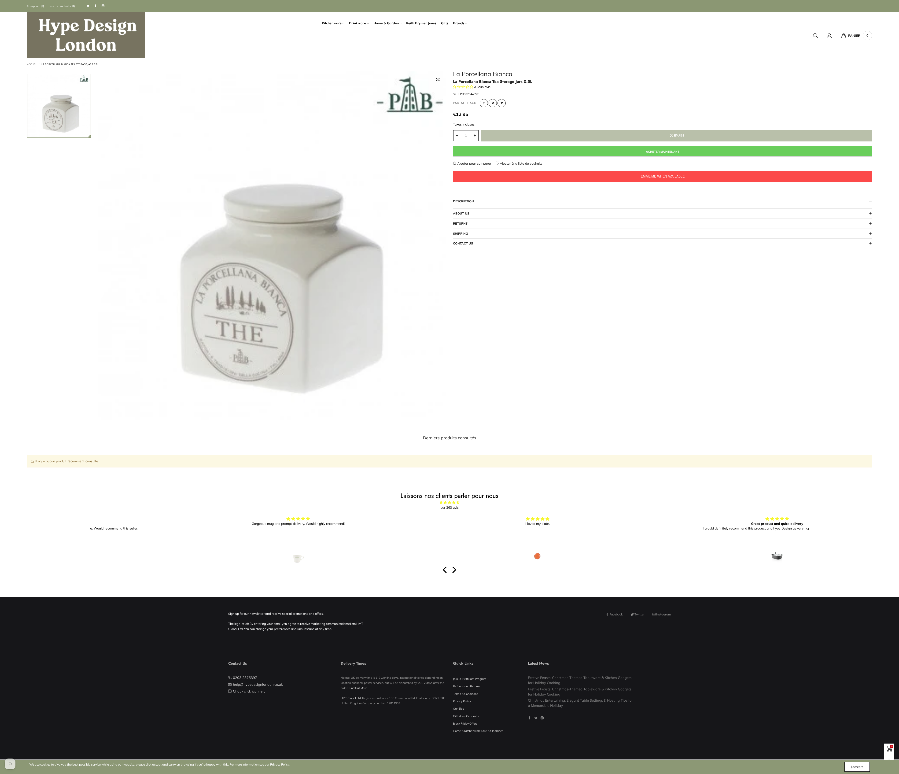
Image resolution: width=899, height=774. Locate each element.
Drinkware (358, 23)
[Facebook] (95, 6)
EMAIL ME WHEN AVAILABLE (663, 176)
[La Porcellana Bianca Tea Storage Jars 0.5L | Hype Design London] (272, 245)
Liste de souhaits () (62, 6)
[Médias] (437, 79)
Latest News (538, 663)
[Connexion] (829, 35)
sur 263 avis (450, 507)
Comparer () (35, 6)
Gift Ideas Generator (466, 716)
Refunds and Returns (466, 686)
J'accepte (857, 767)
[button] (457, 135)
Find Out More (358, 688)
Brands (459, 23)
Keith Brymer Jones (421, 23)
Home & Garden (386, 23)
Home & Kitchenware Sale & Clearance (478, 731)
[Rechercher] (815, 35)
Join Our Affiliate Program (469, 679)
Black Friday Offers (465, 723)
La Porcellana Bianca (482, 74)
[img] (449, 502)
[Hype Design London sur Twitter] (535, 718)
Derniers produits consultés (449, 438)
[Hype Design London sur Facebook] (529, 718)
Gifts (444, 23)
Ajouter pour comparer (473, 163)
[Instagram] (103, 6)
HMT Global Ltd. (351, 698)
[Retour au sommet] (889, 759)
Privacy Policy (462, 701)
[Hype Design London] (86, 35)
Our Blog (458, 708)
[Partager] (484, 103)
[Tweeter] (493, 103)
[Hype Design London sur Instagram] (542, 718)
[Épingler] (501, 103)
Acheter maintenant (662, 151)
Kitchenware (332, 23)
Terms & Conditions (465, 694)
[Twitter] (88, 6)
